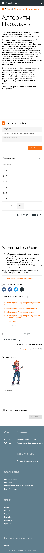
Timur (24, 349)
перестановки (22, 340)
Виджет (37, 215)
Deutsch (7, 507)
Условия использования (26, 440)
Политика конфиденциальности (30, 443)
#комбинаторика (17, 334)
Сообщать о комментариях (16, 410)
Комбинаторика (32, 9)
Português (8, 520)
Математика (19, 9)
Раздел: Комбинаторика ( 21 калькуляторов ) (23, 326)
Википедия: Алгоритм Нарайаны (19, 278)
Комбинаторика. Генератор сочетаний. (19, 312)
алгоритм (27, 334)
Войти (6, 545)
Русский (7, 524)
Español (7, 514)
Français (7, 517)
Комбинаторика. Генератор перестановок (21, 308)
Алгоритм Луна (10, 322)
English (7, 511)
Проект (7, 440)
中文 (6, 527)
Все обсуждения (10, 479)
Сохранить (23, 215)
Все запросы (9, 483)
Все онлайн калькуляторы (27, 461)
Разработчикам (10, 489)
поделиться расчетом (14, 285)
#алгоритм (7, 334)
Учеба (9, 9)
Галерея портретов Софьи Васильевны (19, 486)
